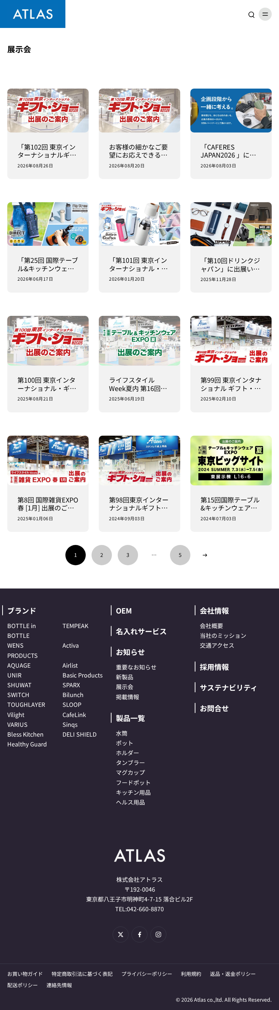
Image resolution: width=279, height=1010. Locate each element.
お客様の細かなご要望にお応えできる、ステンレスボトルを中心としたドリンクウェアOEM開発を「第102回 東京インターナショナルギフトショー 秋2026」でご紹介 (138, 151)
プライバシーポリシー (146, 973)
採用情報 (214, 666)
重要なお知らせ (136, 667)
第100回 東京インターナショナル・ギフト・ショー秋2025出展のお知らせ (47, 384)
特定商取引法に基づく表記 (82, 973)
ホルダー (127, 752)
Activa (70, 645)
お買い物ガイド (25, 973)
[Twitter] (121, 934)
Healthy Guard (27, 744)
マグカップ (130, 772)
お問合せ (214, 708)
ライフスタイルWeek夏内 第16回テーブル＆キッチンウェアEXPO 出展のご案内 (138, 384)
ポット (124, 742)
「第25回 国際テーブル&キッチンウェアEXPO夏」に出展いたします (47, 264)
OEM (124, 610)
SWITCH (18, 694)
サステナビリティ (229, 687)
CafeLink (74, 714)
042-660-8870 (145, 908)
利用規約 (191, 973)
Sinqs (69, 724)
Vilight (15, 714)
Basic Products (82, 675)
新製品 (124, 676)
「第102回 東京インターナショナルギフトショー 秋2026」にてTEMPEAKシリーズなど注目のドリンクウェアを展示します (46, 151)
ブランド (21, 610)
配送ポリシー (22, 985)
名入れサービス (141, 631)
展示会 (124, 686)
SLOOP (71, 704)
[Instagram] (158, 934)
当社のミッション (223, 635)
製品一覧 (130, 718)
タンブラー (130, 762)
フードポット (133, 782)
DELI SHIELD (79, 734)
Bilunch (73, 694)
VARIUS (17, 724)
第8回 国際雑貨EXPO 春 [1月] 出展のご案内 (47, 504)
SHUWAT (19, 684)
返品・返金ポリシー (233, 973)
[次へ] (205, 555)
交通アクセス (217, 645)
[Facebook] (139, 934)
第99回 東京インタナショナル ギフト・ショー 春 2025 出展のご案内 (231, 384)
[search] (251, 14)
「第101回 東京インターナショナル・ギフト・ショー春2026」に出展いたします (139, 264)
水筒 (122, 733)
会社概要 (211, 625)
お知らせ (130, 652)
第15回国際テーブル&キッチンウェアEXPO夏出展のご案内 (230, 504)
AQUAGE (19, 665)
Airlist (70, 665)
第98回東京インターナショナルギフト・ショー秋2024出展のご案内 (139, 504)
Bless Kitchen (25, 734)
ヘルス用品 (130, 802)
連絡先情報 (59, 985)
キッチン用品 (133, 792)
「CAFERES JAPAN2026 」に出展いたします (228, 151)
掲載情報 (127, 696)
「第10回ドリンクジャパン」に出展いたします (230, 264)
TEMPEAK (75, 625)
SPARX (71, 684)
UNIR (14, 675)
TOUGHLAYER (26, 704)
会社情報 (214, 610)
